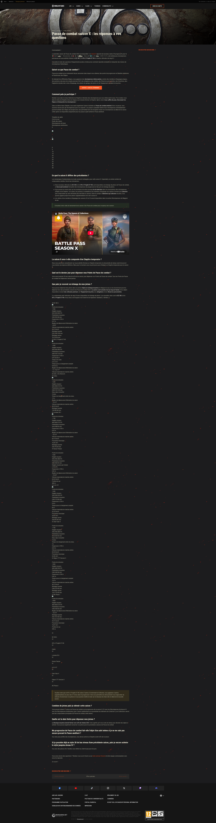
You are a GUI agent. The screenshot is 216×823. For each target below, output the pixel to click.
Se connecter (202, 1)
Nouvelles (59, 30)
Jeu (70, 6)
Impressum (88, 806)
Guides (78, 6)
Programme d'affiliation (60, 802)
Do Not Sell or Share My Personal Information (122, 802)
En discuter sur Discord (146, 50)
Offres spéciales (67, 30)
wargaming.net (59, 815)
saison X (93, 54)
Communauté (106, 6)
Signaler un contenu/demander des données (66, 806)
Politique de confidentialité (94, 799)
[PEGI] (154, 815)
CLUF (86, 795)
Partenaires (56, 799)
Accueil (53, 30)
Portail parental (90, 802)
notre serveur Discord (98, 756)
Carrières (110, 799)
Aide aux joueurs (57, 795)
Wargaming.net (80, 819)
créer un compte (211, 1)
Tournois (97, 6)
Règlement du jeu (113, 795)
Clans (87, 6)
